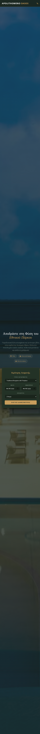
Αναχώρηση (29, 385)
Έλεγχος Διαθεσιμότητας (20, 402)
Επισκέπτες (20, 393)
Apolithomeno (15, 3)
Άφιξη (12, 385)
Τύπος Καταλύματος (20, 377)
